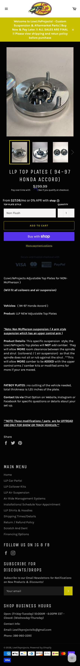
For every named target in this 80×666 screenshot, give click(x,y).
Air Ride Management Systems (24, 498)
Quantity (63, 204)
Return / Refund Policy (19, 522)
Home (8, 474)
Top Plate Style (12, 204)
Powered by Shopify (40, 647)
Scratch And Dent (16, 528)
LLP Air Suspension (16, 492)
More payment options (39, 245)
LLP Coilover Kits (15, 486)
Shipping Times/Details (20, 516)
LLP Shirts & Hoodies (18, 510)
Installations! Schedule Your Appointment (32, 504)
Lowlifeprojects (20, 647)
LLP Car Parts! (13, 480)
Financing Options (16, 534)
